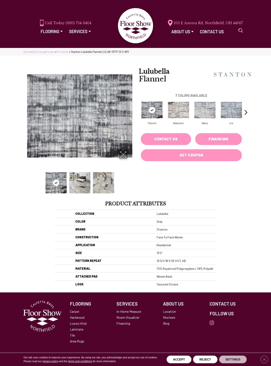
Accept (179, 359)
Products (62, 51)
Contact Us (166, 139)
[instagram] (212, 323)
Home (26, 51)
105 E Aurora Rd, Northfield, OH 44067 (208, 23)
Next (130, 181)
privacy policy (50, 361)
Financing (218, 139)
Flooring (38, 51)
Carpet (50, 51)
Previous (29, 181)
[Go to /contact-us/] (229, 303)
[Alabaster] (178, 110)
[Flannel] (152, 110)
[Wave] (205, 110)
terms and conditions (80, 361)
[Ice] (231, 110)
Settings (232, 359)
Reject (205, 359)
